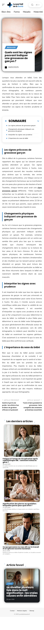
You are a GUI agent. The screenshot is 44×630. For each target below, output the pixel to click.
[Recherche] (32, 4)
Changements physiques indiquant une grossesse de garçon (21, 130)
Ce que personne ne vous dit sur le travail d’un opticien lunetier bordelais (21, 548)
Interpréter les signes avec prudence (20, 135)
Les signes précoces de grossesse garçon (22, 126)
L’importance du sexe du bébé (18, 138)
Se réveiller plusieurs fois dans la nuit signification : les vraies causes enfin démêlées (22, 591)
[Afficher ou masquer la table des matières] (32, 121)
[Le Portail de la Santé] (15, 5)
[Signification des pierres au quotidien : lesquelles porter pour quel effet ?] (22, 486)
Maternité (11, 47)
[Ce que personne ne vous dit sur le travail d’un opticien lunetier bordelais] (22, 529)
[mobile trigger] (4, 5)
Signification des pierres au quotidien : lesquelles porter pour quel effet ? (20, 505)
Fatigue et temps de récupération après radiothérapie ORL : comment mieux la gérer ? (20, 460)
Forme (10, 583)
